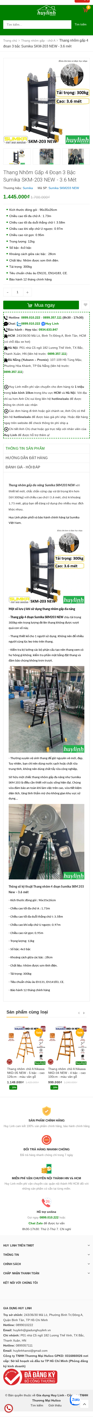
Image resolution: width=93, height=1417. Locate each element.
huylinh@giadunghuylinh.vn (32, 1330)
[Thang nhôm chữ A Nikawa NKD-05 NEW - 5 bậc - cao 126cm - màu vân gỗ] (25, 1045)
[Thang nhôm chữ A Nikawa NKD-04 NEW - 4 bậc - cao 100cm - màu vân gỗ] (67, 1045)
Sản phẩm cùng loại (27, 1012)
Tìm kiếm (81, 24)
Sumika (28, 188)
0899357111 (24, 1345)
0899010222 (24, 1325)
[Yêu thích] (85, 305)
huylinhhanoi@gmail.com (30, 1350)
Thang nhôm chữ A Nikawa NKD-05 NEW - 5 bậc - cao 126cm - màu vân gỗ (26, 1072)
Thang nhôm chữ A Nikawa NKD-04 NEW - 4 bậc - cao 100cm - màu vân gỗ (67, 1072)
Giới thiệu (55, 1405)
